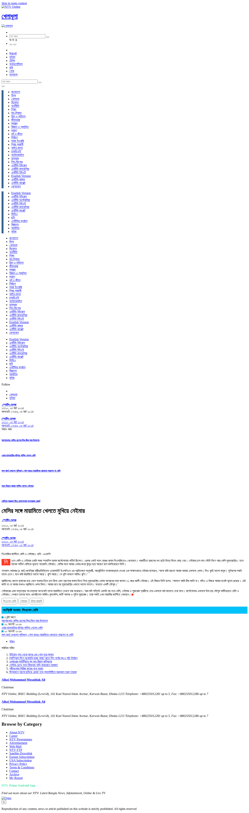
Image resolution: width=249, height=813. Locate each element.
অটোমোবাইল (17, 155)
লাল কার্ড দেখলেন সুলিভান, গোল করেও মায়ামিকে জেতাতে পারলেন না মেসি (31, 470)
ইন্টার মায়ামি (36, 601)
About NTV (17, 732)
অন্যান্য (13, 74)
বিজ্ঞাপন (15, 224)
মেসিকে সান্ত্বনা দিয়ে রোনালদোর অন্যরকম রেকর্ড (21, 501)
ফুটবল (12, 57)
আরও (12, 641)
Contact (14, 771)
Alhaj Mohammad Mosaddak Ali (23, 679)
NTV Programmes (20, 739)
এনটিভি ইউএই (18, 172)
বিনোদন (15, 102)
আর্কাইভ (15, 228)
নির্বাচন (14, 137)
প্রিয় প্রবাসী (17, 144)
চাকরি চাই (16, 151)
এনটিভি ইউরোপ (19, 165)
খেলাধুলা (10, 16)
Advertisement (18, 743)
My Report (16, 778)
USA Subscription (20, 760)
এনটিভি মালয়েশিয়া (20, 169)
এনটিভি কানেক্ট (18, 183)
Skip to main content (14, 3)
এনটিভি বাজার (18, 179)
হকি (11, 67)
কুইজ (14, 231)
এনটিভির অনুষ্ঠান (19, 221)
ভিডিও (14, 214)
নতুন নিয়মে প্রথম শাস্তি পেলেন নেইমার (17, 485)
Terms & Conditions (21, 767)
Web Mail (15, 746)
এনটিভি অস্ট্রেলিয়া (20, 200)
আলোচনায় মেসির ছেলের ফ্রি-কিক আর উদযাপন (20, 440)
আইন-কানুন (17, 148)
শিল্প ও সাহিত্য (18, 116)
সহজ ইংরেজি (17, 141)
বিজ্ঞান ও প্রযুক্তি (20, 127)
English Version (21, 176)
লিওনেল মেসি (9, 601)
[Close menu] (3, 86)
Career (13, 736)
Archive (14, 774)
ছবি (13, 217)
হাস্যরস (15, 158)
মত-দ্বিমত (16, 113)
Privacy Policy (18, 764)
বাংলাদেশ (15, 92)
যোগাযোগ (16, 186)
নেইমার (23, 601)
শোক (11, 71)
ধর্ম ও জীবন (16, 134)
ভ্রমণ (14, 130)
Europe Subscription (21, 757)
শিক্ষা (13, 109)
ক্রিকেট (13, 53)
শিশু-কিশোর (17, 162)
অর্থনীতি (15, 106)
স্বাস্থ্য (14, 123)
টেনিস (12, 60)
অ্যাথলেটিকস (16, 64)
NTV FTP (15, 750)
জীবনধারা (15, 120)
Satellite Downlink (20, 753)
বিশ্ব (13, 95)
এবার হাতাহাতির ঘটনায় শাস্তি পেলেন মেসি (19, 455)
